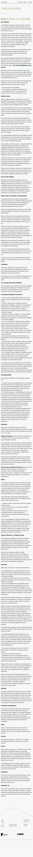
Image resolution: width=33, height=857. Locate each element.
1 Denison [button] (4, 2)
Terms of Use (26, 821)
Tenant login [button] (22, 2)
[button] (2, 823)
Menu (30, 2)
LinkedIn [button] (25, 825)
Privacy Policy (26, 819)
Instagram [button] (26, 824)
